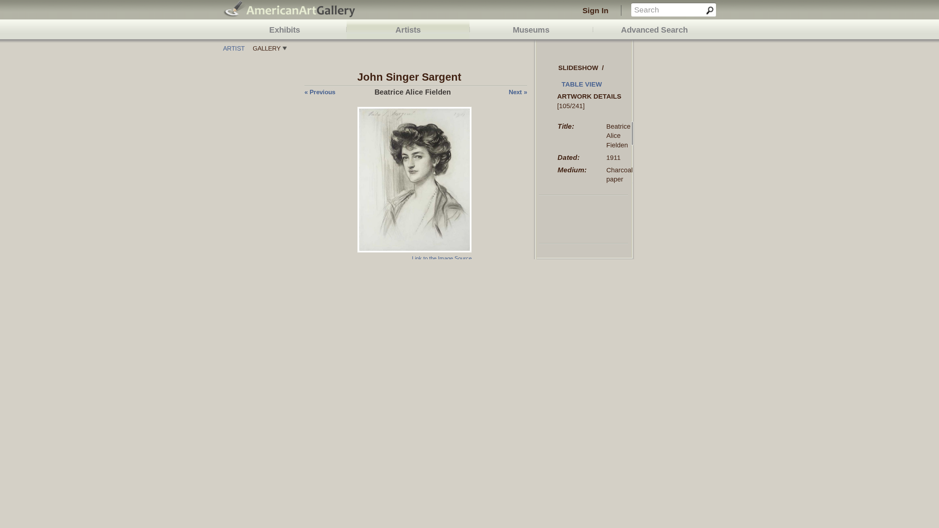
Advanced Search (654, 29)
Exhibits (284, 29)
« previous (319, 92)
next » (518, 92)
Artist (234, 48)
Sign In (595, 10)
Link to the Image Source (442, 258)
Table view (582, 84)
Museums (531, 29)
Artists (408, 29)
